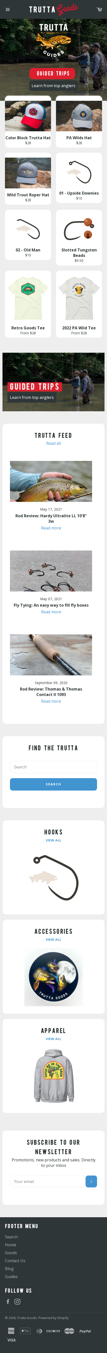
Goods (11, 1252)
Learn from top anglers (53, 85)
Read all (53, 443)
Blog (9, 1268)
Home (10, 1245)
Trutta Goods (27, 1318)
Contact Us (15, 1260)
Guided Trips (53, 73)
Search (53, 784)
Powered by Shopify (53, 1318)
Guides (11, 1276)
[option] (53, 60)
